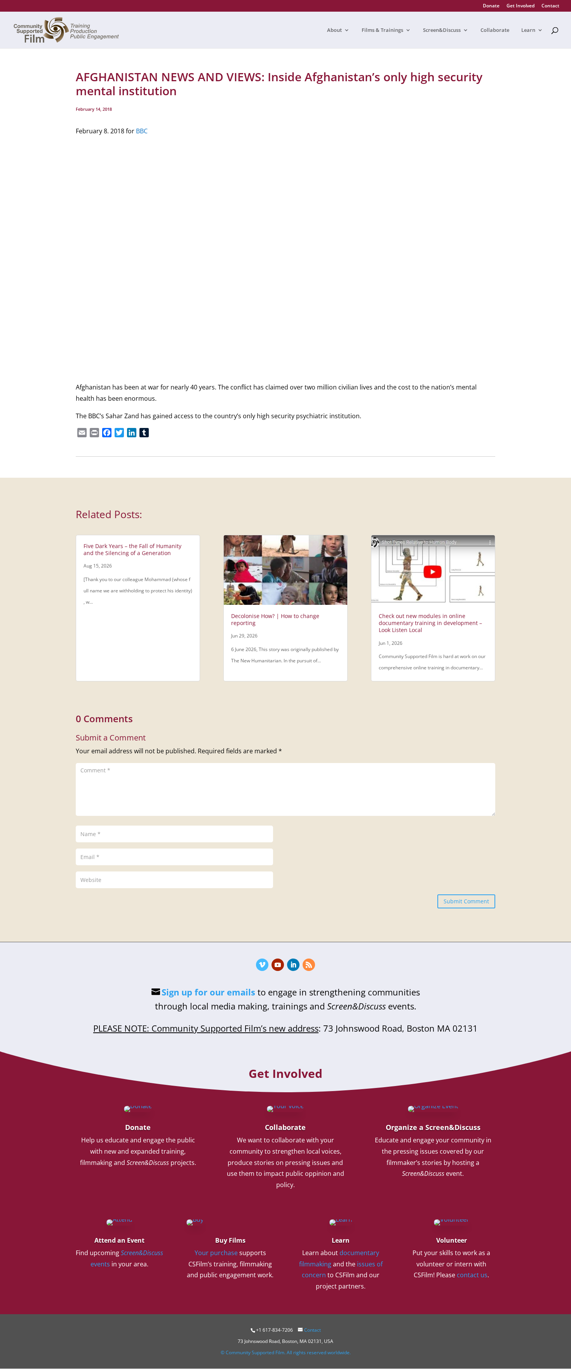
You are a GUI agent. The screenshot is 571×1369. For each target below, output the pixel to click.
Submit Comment (466, 901)
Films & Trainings (382, 30)
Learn (528, 30)
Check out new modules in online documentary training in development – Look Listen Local (430, 623)
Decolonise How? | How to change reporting (275, 619)
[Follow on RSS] (309, 965)
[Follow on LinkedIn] (293, 965)
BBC (142, 131)
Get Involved (520, 6)
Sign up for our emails (208, 992)
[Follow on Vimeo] (262, 965)
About (334, 30)
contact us (472, 1275)
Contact (550, 6)
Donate (491, 6)
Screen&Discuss (442, 30)
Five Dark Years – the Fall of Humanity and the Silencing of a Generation (132, 549)
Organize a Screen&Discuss (433, 1127)
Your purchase (216, 1253)
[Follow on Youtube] (278, 965)
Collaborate (494, 30)
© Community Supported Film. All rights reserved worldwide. (286, 1352)
